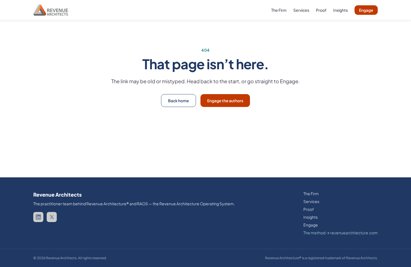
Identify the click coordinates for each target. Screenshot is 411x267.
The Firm (279, 10)
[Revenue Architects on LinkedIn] (38, 217)
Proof (321, 10)
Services (301, 10)
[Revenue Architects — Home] (50, 10)
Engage (366, 10)
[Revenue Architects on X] (52, 217)
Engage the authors (225, 100)
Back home (178, 100)
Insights (340, 10)
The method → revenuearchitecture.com (340, 232)
